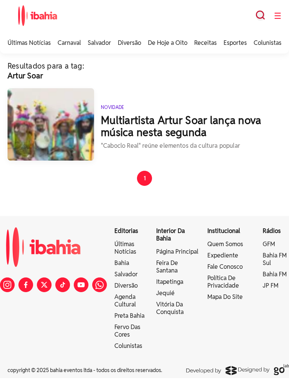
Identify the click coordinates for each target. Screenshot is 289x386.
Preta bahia (129, 316)
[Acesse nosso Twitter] (44, 284)
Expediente (222, 255)
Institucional (223, 231)
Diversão (129, 43)
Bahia (121, 263)
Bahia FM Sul (275, 259)
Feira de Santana (167, 266)
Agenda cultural (125, 300)
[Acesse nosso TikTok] (62, 284)
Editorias (126, 231)
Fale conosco (225, 267)
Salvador (99, 43)
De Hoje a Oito (167, 43)
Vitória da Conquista (170, 308)
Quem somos (225, 244)
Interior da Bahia (170, 234)
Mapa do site (225, 297)
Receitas (205, 43)
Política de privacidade (223, 282)
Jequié (165, 293)
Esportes (235, 43)
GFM (269, 244)
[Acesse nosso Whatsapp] (99, 284)
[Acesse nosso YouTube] (81, 284)
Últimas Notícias (29, 43)
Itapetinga (169, 282)
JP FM (270, 286)
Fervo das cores (127, 331)
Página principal (177, 252)
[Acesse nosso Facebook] (25, 284)
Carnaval (69, 43)
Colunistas (267, 43)
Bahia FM (275, 274)
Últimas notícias (125, 248)
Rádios (272, 231)
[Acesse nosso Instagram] (7, 284)
